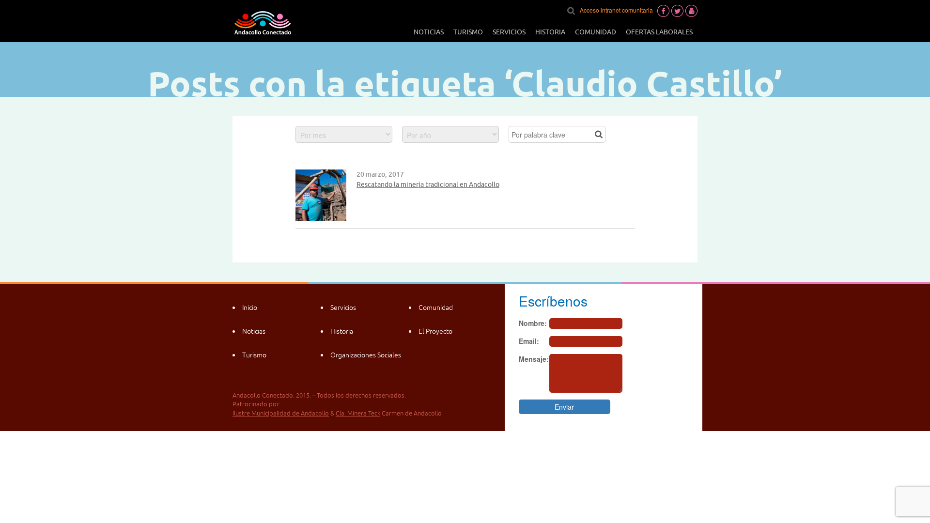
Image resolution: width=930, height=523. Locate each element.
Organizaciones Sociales (365, 355)
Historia (550, 32)
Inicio (249, 307)
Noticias (429, 32)
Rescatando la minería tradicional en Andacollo (427, 184)
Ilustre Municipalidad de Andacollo (280, 413)
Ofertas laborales (659, 32)
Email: (529, 341)
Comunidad (595, 32)
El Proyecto (435, 331)
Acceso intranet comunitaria (616, 10)
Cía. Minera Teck (358, 413)
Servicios (509, 32)
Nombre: (533, 323)
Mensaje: (534, 359)
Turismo (468, 32)
